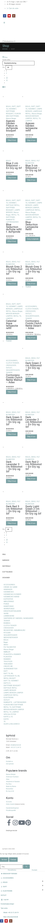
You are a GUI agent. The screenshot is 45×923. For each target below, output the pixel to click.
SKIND (6, 613)
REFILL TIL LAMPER (11, 712)
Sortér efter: (6, 60)
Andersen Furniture (12, 777)
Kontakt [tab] (34, 870)
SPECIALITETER (10, 714)
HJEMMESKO (9, 592)
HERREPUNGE (9, 609)
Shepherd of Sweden (13, 781)
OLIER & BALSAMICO (12, 724)
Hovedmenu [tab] (12, 870)
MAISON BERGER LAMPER (14, 709)
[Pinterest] (28, 823)
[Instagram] (13, 15)
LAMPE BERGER (10, 690)
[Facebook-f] (9, 823)
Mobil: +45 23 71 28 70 (11, 912)
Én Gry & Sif (10, 791)
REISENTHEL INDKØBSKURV (14, 630)
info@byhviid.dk (15, 745)
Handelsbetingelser (12, 808)
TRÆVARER (8, 664)
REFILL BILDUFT (10, 678)
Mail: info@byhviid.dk (10, 917)
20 (7, 78)
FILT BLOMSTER (10, 647)
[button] (4, 57)
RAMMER (7, 659)
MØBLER (7, 652)
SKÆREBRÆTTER (10, 669)
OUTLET (28, 314)
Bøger (6, 642)
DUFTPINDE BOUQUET (12, 685)
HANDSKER (8, 589)
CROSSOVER (30, 311)
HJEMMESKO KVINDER (12, 594)
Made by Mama (11, 786)
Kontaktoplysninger (7, 904)
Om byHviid (10, 764)
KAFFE (6, 719)
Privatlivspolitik (11, 810)
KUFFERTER (8, 599)
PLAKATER (8, 657)
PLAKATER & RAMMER (12, 654)
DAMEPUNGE (9, 606)
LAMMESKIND (9, 616)
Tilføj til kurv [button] (11, 140)
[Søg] (26, 867)
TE (5, 721)
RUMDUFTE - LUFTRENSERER (15, 702)
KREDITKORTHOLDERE (12, 611)
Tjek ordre (4, 908)
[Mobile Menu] (5, 23)
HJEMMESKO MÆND (11, 597)
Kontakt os (9, 761)
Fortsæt (13, 859)
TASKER (28, 318)
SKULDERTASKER (32, 316)
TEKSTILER (8, 661)
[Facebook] (4, 15)
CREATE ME (8, 666)
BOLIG (8, 106)
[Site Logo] (8, 32)
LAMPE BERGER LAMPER (13, 693)
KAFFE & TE (8, 717)
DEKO (33, 161)
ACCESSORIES (31, 306)
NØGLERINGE (9, 601)
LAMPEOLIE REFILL (32, 210)
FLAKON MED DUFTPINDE (13, 705)
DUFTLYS (7, 683)
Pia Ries (9, 784)
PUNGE (6, 604)
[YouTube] (9, 15)
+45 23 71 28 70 (15, 747)
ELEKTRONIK (9, 697)
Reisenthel (9, 789)
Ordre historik (10, 804)
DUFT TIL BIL (8, 673)
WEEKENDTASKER (11, 637)
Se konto (9, 801)
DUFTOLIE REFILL (12, 205)
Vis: (3, 67)
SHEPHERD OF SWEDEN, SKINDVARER (18, 618)
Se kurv (4, 859)
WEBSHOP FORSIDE (10, 873)
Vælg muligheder (33, 239)
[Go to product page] (14, 96)
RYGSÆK (7, 633)
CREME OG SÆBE (10, 587)
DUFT (14, 106)
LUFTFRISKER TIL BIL (12, 676)
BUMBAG (7, 623)
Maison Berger (11, 118)
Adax (7, 779)
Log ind (5, 899)
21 (7, 80)
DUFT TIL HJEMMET (11, 681)
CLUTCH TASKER (31, 309)
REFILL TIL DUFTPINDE (12, 707)
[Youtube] (22, 823)
